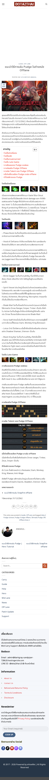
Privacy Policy (24, 718)
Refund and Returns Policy (16, 688)
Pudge (17, 517)
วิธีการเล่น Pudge (37, 517)
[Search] (46, 4)
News (4, 602)
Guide (21, 64)
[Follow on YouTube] (12, 748)
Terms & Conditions (13, 692)
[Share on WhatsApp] (14, 507)
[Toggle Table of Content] (33, 150)
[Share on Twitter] (22, 507)
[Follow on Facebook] (3, 748)
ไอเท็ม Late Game (11, 162)
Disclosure (9, 697)
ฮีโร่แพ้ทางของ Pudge (13, 177)
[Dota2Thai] (24, 4)
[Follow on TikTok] (8, 748)
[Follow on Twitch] (16, 748)
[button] (3, 4)
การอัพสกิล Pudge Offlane (15, 168)
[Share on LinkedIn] (35, 507)
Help (4, 588)
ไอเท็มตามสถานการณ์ (12, 159)
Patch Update (8, 611)
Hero (4, 593)
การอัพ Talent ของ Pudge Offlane (19, 171)
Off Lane (27, 64)
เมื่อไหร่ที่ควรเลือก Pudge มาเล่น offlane (20, 174)
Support (5, 616)
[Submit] (44, 565)
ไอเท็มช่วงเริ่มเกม (10, 153)
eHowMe (31, 764)
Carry (4, 579)
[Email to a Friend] (27, 507)
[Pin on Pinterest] (31, 507)
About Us (8, 678)
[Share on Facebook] (18, 507)
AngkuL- (34, 77)
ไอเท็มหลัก (8, 156)
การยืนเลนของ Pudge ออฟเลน (16, 165)
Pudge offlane (25, 517)
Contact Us (8, 683)
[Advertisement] (24, 34)
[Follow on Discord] (20, 748)
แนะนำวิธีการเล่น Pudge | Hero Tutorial (12, 545)
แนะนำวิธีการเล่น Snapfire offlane (18, 492)
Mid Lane (6, 598)
